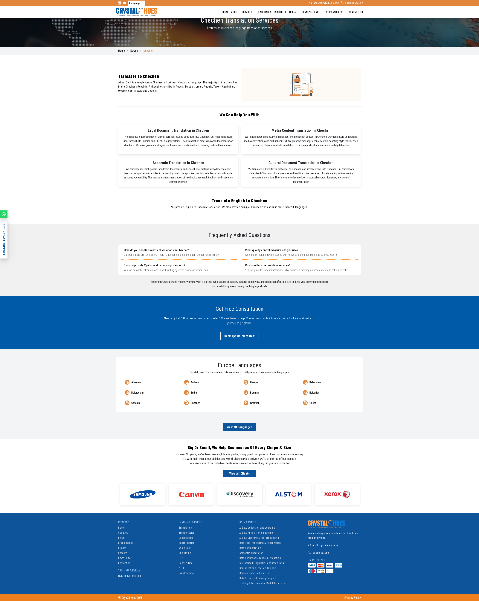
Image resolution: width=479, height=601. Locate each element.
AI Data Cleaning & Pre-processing (259, 537)
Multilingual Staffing (129, 575)
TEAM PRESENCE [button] (311, 12)
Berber (194, 392)
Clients (122, 547)
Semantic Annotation (251, 552)
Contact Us (124, 563)
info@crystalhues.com (325, 2)
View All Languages (239, 427)
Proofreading (186, 573)
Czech (312, 403)
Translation (185, 527)
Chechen (195, 403)
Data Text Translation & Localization (260, 542)
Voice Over (185, 547)
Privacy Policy (352, 597)
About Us (123, 532)
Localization (186, 537)
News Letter (125, 557)
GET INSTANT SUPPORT (3, 240)
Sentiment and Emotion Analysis (258, 568)
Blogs (121, 537)
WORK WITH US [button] (335, 12)
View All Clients (239, 473)
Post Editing (186, 563)
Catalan (135, 403)
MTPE (182, 568)
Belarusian (315, 382)
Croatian (255, 403)
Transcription (187, 532)
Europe (134, 50)
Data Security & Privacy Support (258, 578)
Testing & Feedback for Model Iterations (262, 583)
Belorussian (137, 392)
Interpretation (187, 542)
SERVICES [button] (247, 12)
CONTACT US (356, 12)
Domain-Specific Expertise (255, 573)
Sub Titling (185, 552)
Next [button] (363, 492)
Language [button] (135, 3)
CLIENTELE (280, 12)
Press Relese (125, 542)
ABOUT (235, 12)
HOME (225, 12)
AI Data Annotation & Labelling (257, 532)
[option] (142, 494)
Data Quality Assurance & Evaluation (260, 557)
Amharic (195, 382)
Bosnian (254, 392)
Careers (122, 552)
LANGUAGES (265, 12)
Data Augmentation (250, 547)
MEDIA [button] (293, 12)
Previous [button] (115, 492)
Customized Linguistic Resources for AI (262, 563)
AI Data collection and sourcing (257, 527)
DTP (181, 557)
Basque (254, 382)
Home (121, 50)
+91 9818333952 (353, 2)
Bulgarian (314, 392)
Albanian (136, 382)
